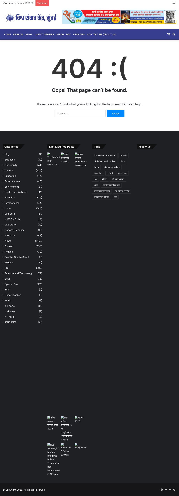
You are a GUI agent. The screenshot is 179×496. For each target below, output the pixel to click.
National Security (14, 230)
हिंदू (115, 197)
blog (7, 154)
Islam (8, 208)
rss (95, 179)
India (96, 167)
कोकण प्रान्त (10, 322)
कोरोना (104, 179)
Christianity (11, 165)
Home (7, 34)
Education (10, 175)
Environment (12, 186)
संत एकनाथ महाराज (122, 191)
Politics (9, 251)
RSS (7, 268)
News (29, 34)
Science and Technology (19, 273)
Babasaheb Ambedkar (105, 155)
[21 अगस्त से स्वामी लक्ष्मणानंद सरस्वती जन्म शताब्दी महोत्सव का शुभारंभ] (67, 157)
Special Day (63, 34)
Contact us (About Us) (101, 34)
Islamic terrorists (112, 167)
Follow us (145, 146)
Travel (10, 316)
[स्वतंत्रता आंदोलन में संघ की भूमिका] (81, 446)
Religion (9, 262)
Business (10, 159)
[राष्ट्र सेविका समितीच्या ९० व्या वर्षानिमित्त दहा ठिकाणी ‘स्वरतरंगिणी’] (67, 429)
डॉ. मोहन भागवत (118, 179)
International (12, 203)
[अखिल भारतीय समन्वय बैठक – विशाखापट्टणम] (81, 159)
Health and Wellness (16, 192)
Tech (7, 289)
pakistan (122, 173)
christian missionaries (104, 161)
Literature (10, 224)
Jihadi (110, 173)
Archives (79, 34)
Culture (9, 170)
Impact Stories (44, 34)
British (123, 155)
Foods (11, 305)
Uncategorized (13, 295)
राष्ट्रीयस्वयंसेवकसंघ (102, 191)
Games (11, 311)
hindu (122, 161)
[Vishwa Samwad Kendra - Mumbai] (30, 17)
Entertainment (13, 181)
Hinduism (10, 197)
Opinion (18, 34)
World (8, 300)
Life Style (10, 213)
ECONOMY (13, 219)
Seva (7, 278)
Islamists (98, 173)
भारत (96, 185)
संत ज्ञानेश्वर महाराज (101, 197)
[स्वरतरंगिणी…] (67, 450)
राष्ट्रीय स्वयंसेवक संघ (111, 185)
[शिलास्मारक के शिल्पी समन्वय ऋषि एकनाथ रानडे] (53, 283)
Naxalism (10, 235)
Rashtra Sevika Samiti (17, 257)
